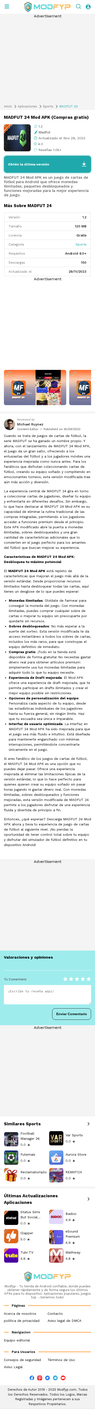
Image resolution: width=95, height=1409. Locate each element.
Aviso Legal (13, 1367)
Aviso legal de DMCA (64, 1321)
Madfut (44, 132)
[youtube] (63, 1379)
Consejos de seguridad (22, 1360)
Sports (48, 106)
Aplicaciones (27, 106)
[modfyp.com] (47, 7)
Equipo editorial (17, 1340)
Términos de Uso (61, 1360)
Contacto (55, 1313)
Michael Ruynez (30, 424)
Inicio (8, 106)
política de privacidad (21, 1321)
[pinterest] (39, 1377)
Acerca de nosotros (20, 1313)
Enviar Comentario (71, 1014)
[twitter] (47, 1379)
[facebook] (31, 1379)
